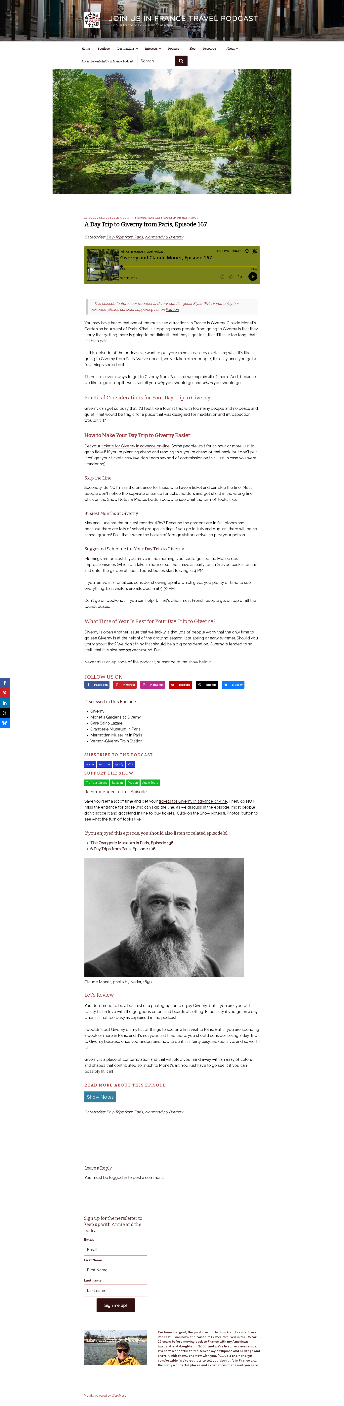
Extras (115, 782)
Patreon (172, 309)
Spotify (118, 764)
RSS (130, 764)
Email (89, 1239)
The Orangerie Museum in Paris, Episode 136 (131, 842)
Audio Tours (150, 782)
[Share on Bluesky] (5, 723)
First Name (93, 1260)
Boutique (104, 48)
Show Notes (100, 1097)
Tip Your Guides (96, 782)
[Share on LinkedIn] (5, 703)
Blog (192, 48)
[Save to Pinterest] (5, 693)
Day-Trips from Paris (124, 237)
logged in (118, 1177)
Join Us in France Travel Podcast (184, 18)
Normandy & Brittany (164, 237)
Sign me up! (116, 1305)
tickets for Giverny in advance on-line (135, 446)
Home (86, 48)
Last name (93, 1280)
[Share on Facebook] (5, 683)
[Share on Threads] (5, 713)
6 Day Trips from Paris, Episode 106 (122, 848)
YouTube (104, 764)
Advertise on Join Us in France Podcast (107, 61)
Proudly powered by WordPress (105, 1395)
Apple (90, 764)
